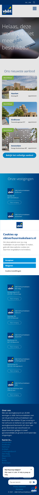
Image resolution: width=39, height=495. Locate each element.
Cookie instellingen (13, 271)
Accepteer (9, 260)
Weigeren (9, 266)
